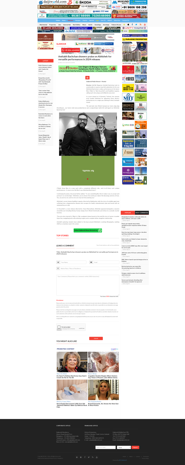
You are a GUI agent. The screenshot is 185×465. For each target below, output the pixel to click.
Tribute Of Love (116, 25)
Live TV (103, 20)
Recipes (77, 20)
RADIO (110, 20)
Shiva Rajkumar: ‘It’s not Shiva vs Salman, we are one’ (45, 126)
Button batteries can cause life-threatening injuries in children (131, 267)
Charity (85, 20)
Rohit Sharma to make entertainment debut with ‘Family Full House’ (45, 68)
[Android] (124, 24)
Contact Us (125, 20)
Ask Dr (90, 25)
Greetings (98, 25)
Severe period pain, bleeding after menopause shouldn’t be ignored (132, 281)
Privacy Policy (145, 458)
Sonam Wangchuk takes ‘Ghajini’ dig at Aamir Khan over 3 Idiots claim (45, 138)
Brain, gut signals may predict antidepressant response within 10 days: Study (134, 225)
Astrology (106, 25)
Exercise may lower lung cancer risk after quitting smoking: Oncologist (134, 233)
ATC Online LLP (123, 460)
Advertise (117, 20)
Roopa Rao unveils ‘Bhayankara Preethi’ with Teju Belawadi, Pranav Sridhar (45, 80)
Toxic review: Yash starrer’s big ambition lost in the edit (45, 92)
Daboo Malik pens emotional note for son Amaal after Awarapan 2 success (46, 104)
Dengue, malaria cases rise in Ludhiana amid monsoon (133, 274)
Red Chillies (76, 25)
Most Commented (142, 212)
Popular (128, 212)
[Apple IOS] (128, 24)
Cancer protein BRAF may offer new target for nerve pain (135, 246)
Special (91, 20)
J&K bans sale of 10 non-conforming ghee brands (134, 253)
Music (84, 25)
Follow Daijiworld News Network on (86, 230)
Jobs (59, 25)
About (130, 456)
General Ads (67, 25)
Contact (138, 456)
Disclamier (146, 456)
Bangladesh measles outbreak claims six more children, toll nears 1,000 (134, 217)
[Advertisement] (71, 93)
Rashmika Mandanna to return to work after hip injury (46, 115)
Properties (52, 25)
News (64, 20)
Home (124, 456)
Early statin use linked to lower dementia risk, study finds (134, 240)
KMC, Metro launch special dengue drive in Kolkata (135, 260)
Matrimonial (43, 25)
